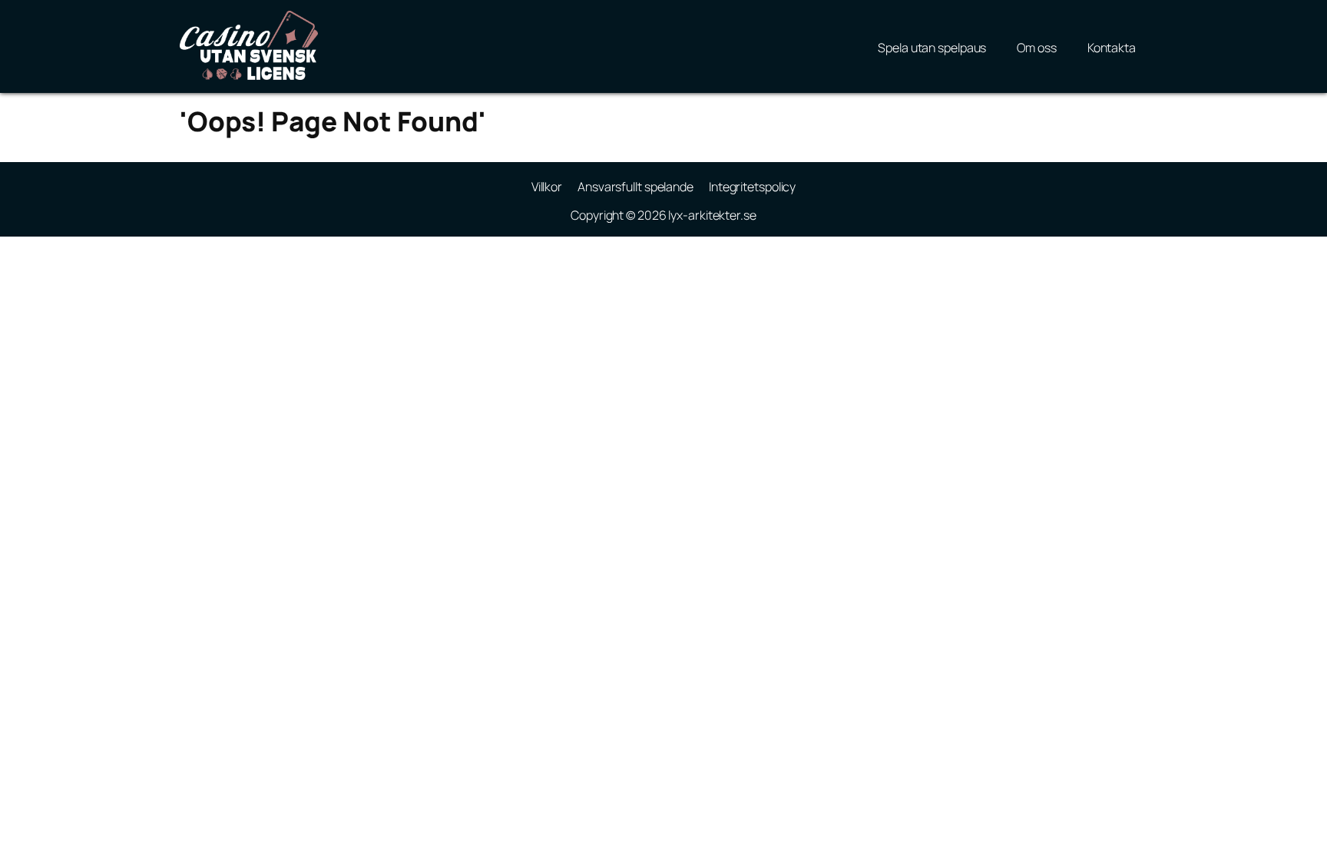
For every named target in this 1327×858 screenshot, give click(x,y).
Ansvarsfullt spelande (635, 186)
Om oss (1036, 47)
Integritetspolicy (752, 186)
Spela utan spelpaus (932, 47)
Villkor (546, 186)
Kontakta (1111, 47)
